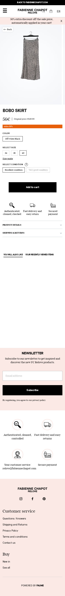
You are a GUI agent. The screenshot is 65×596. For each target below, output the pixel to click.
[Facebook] (32, 499)
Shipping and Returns (15, 524)
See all (6, 567)
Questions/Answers (14, 518)
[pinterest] (44, 499)
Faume (40, 585)
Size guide (8, 158)
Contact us (9, 542)
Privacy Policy (10, 530)
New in (6, 561)
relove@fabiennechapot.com (19, 468)
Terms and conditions (15, 536)
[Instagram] (21, 499)
